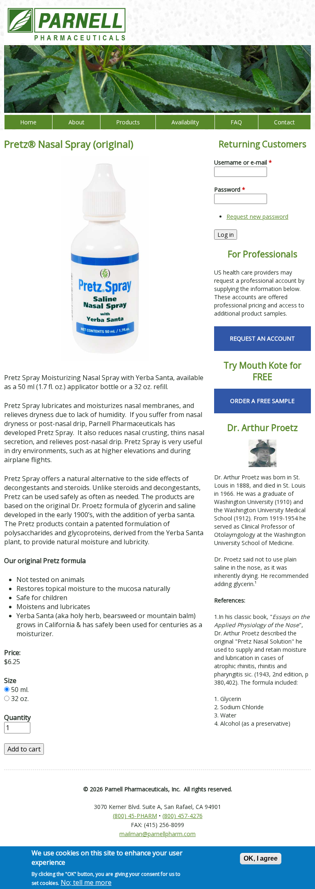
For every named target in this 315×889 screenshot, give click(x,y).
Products (128, 122)
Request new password (257, 216)
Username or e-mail (243, 162)
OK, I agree (261, 858)
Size (10, 680)
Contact (284, 122)
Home (28, 122)
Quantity (17, 717)
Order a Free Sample (262, 401)
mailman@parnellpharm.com (157, 834)
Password (229, 189)
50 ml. (20, 689)
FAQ (236, 122)
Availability (185, 122)
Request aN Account (262, 338)
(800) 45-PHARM (135, 816)
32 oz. (20, 698)
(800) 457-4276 (182, 816)
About (76, 122)
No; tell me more (86, 882)
